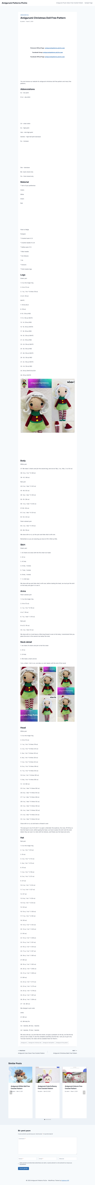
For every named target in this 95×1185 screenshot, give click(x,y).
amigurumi (24, 1042)
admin (23, 21)
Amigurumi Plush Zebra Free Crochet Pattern (69, 3)
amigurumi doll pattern (48, 1042)
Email (41, 1158)
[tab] (44, 1119)
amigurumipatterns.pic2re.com (55, 48)
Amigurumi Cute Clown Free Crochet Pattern (31, 1052)
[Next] (84, 1092)
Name (21, 1158)
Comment (22, 1138)
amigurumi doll (24, 15)
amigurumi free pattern (62, 1042)
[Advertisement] (47, 33)
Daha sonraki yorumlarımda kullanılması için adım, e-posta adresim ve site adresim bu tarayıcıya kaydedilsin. (46, 1163)
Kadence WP (65, 1180)
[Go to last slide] (11, 1092)
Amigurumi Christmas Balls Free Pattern (65, 1052)
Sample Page (88, 3)
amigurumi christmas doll (35, 1042)
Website (61, 1158)
